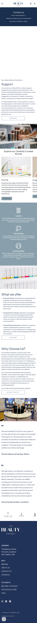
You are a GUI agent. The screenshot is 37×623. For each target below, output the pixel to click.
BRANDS (4, 564)
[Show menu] (2, 3)
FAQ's (3, 593)
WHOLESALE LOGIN (9, 589)
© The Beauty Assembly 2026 (10, 612)
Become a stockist (13, 392)
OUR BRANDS (13, 118)
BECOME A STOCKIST (9, 586)
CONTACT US (6, 571)
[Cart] (35, 3)
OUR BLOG (5, 575)
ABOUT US (5, 568)
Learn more (7, 198)
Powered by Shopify (8, 616)
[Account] (31, 3)
